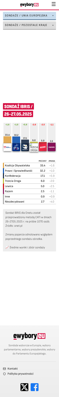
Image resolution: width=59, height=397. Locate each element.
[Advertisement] (29, 64)
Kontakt (13, 368)
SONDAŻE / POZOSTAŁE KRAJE (26, 25)
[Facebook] (35, 387)
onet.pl (18, 225)
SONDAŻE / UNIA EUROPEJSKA (26, 15)
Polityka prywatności (20, 373)
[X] (24, 387)
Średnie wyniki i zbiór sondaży (27, 247)
